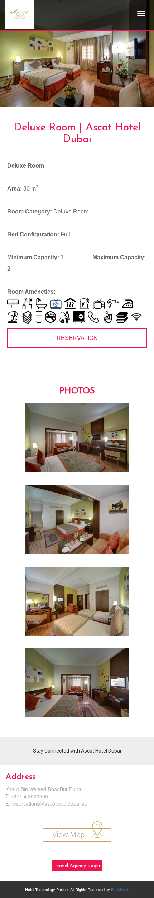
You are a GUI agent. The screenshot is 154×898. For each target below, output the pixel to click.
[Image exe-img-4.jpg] (77, 685)
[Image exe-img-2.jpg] (77, 522)
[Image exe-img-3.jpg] (77, 604)
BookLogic (120, 889)
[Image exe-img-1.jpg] (77, 440)
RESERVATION (77, 338)
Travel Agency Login (77, 866)
